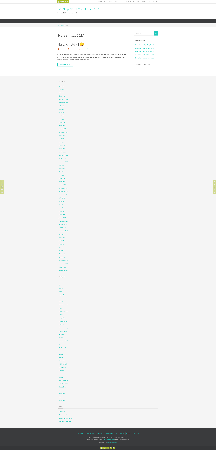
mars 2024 (62, 145)
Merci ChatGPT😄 (70, 44)
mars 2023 (62, 178)
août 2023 (61, 165)
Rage (149, 1)
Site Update (62, 387)
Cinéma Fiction (63, 311)
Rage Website (118, 1)
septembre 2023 (63, 162)
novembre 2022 (63, 191)
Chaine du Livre (63, 305)
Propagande (62, 367)
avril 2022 (61, 208)
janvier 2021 (62, 257)
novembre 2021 (63, 224)
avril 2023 (61, 175)
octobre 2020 (62, 267)
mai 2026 (61, 89)
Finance (61, 338)
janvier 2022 (62, 218)
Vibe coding (62, 400)
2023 (62, 25)
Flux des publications (65, 415)
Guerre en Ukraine (64, 341)
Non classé (62, 361)
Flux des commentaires (65, 418)
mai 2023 (61, 172)
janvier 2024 (62, 152)
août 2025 (61, 106)
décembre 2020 (63, 260)
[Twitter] (61, 1)
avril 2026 (61, 93)
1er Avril (61, 282)
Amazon (61, 288)
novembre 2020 (63, 264)
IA (90, 49)
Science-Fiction (63, 380)
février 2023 (62, 182)
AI (81, 49)
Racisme (61, 370)
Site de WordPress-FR (65, 421)
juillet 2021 (62, 237)
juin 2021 (61, 241)
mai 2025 (61, 116)
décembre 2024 (63, 132)
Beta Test (61, 301)
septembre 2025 (63, 102)
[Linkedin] (63, 1)
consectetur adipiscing (108, 439)
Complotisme (63, 318)
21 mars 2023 (73, 49)
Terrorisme (62, 394)
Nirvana (109, 442)
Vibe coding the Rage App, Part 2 (144, 58)
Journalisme (62, 347)
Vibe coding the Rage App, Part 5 (144, 48)
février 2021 (62, 254)
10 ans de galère (108, 1)
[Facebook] (58, 1)
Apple (60, 292)
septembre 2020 (63, 270)
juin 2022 (61, 201)
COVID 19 (61, 324)
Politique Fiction (63, 364)
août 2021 (61, 234)
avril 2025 (61, 119)
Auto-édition (86, 49)
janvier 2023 (62, 185)
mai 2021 (61, 244)
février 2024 (62, 149)
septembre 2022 (63, 195)
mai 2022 (61, 204)
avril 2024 (61, 142)
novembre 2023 (63, 155)
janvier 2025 (62, 129)
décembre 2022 (63, 188)
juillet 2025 (62, 109)
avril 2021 (61, 247)
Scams (61, 377)
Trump (61, 397)
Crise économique (64, 328)
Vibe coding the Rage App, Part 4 (144, 51)
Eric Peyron (99, 1)
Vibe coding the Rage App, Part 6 (144, 45)
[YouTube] (65, 1)
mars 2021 (62, 251)
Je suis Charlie (127, 1)
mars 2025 (62, 122)
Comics (138, 1)
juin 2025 (61, 112)
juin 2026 (61, 86)
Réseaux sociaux (63, 374)
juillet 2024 (62, 135)
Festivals (61, 334)
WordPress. (114, 442)
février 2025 (62, 126)
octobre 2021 (62, 228)
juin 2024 (61, 139)
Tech (60, 390)
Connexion (62, 411)
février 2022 (62, 214)
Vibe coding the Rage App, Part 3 (144, 55)
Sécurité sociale (63, 384)
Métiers (61, 357)
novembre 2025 (63, 99)
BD (133, 1)
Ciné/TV (61, 308)
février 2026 (62, 96)
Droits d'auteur (63, 331)
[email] (67, 1)
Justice (61, 351)
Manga (144, 1)
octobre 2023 (62, 158)
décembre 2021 (63, 221)
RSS (153, 1)
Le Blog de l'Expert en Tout (78, 9)
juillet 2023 (62, 168)
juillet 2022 (62, 198)
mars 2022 (62, 211)
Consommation (63, 321)
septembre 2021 (63, 231)
